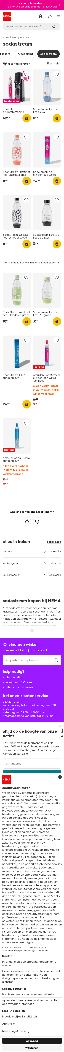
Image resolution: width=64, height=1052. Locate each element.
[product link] (17, 87)
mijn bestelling (14, 677)
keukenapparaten (17, 37)
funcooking (25, 54)
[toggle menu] (58, 16)
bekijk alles (54, 541)
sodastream (48, 54)
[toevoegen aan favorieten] (26, 74)
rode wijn (28, 618)
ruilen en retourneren (19, 687)
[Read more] (32, 630)
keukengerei (10, 563)
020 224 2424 (11, 701)
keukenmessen (11, 575)
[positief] (27, 521)
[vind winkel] (56, 660)
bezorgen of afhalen (18, 682)
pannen (7, 551)
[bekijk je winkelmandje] (50, 16)
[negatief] (37, 521)
